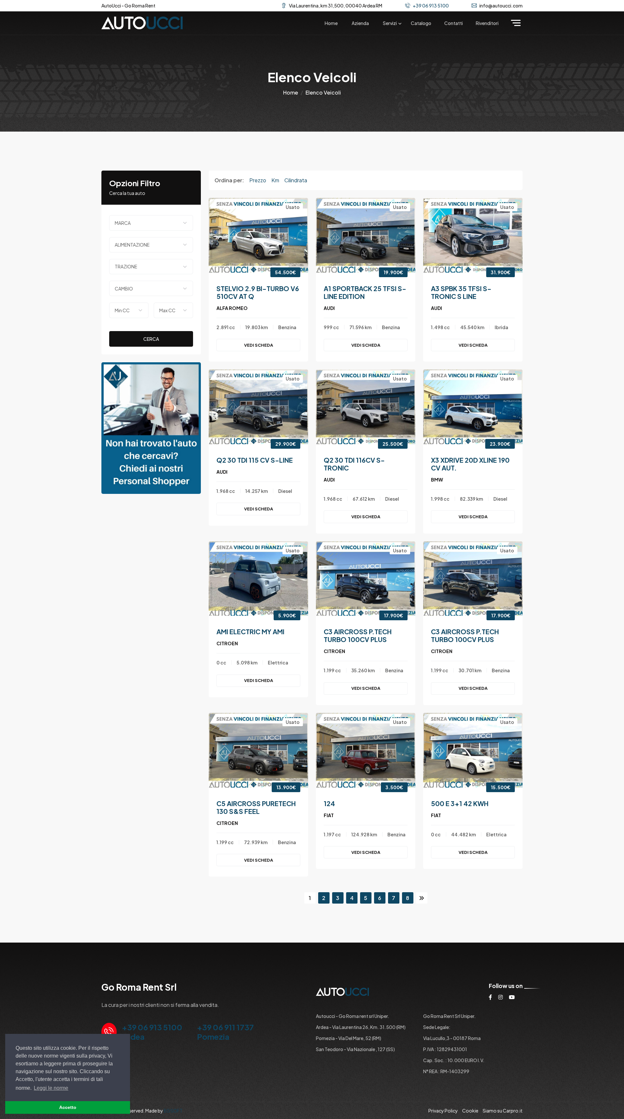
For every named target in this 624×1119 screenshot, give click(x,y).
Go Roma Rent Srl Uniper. (449, 1016)
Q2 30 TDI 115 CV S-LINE (254, 460)
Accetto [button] (67, 1107)
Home (331, 23)
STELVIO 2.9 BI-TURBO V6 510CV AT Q (257, 292)
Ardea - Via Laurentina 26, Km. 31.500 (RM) (361, 1027)
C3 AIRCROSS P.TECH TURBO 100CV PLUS (358, 635)
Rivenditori (487, 23)
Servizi (390, 23)
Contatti (453, 23)
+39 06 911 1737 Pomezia (225, 1031)
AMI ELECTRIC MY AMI (250, 631)
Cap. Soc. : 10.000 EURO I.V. (454, 1060)
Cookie (470, 1110)
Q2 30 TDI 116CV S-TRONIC (354, 464)
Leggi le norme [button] (51, 1088)
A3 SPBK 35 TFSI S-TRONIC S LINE (461, 292)
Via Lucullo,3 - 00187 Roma (452, 1038)
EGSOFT (173, 1110)
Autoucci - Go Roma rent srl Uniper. (352, 1016)
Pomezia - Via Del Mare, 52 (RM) (348, 1038)
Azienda (360, 23)
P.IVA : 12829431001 (445, 1049)
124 (329, 803)
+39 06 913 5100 (431, 5)
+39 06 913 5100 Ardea (152, 1031)
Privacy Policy (443, 1110)
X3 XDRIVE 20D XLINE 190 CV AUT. (470, 464)
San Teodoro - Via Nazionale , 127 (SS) (355, 1049)
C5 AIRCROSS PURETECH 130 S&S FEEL (256, 807)
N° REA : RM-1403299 (446, 1071)
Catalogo (421, 23)
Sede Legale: (436, 1027)
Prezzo (257, 180)
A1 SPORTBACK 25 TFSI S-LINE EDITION (365, 292)
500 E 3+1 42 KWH (459, 803)
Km (275, 180)
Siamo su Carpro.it (503, 1110)
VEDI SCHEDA (258, 345)
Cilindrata (295, 180)
